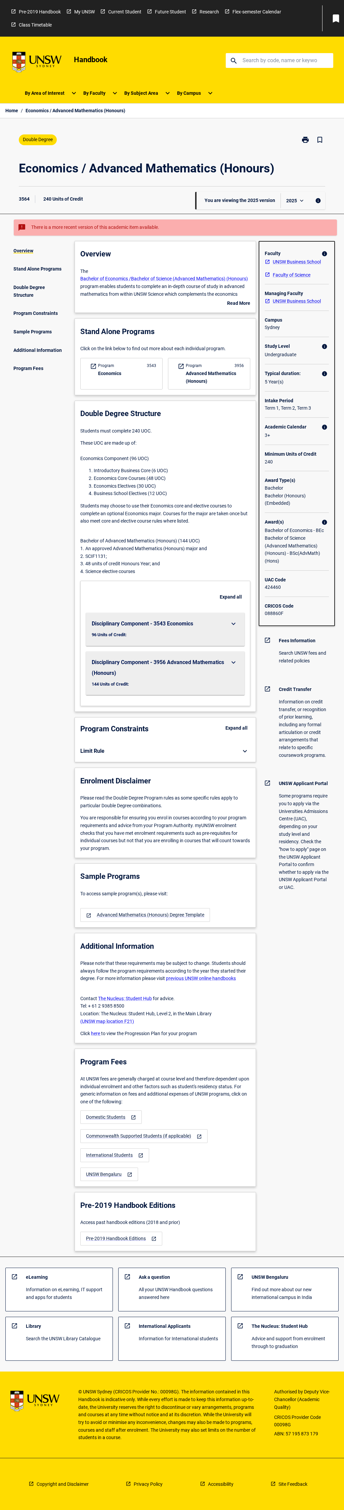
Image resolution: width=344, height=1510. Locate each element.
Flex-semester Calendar (256, 11)
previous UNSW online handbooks (201, 978)
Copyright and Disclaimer (63, 1484)
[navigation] (145, 915)
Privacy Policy (148, 1484)
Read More (238, 303)
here (96, 1033)
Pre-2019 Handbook (40, 11)
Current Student (124, 11)
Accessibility (220, 1484)
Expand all (231, 597)
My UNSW (84, 11)
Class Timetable (35, 25)
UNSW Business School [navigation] (297, 261)
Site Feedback (292, 1484)
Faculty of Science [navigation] (291, 275)
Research (209, 11)
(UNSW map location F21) (107, 1021)
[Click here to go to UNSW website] (37, 63)
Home (11, 110)
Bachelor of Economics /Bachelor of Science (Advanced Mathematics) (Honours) (164, 278)
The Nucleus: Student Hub (125, 998)
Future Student (170, 11)
